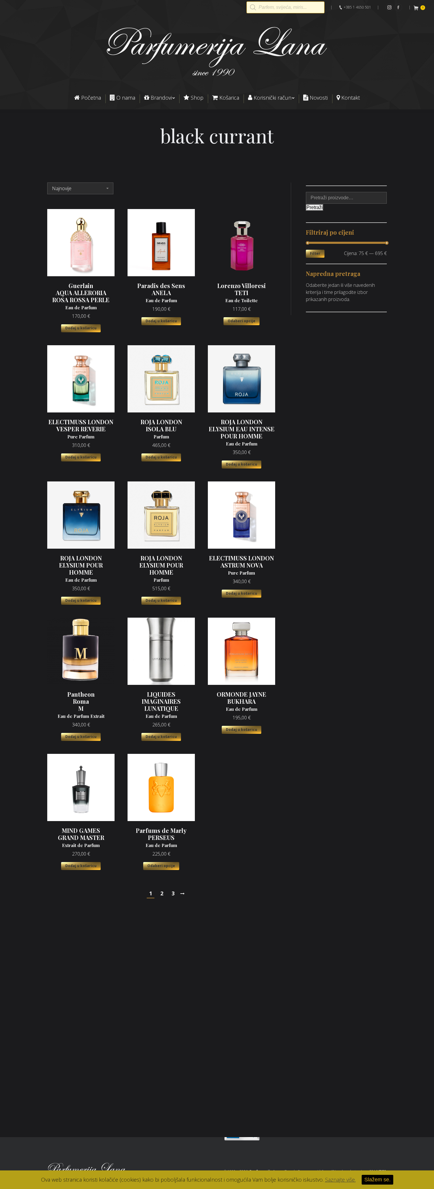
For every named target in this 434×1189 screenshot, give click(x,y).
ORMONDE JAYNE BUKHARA (241, 701)
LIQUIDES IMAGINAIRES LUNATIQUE (161, 705)
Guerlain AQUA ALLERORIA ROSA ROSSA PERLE (81, 296)
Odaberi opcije (241, 320)
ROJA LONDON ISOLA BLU (161, 429)
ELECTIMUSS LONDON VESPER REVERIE (80, 429)
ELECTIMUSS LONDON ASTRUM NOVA (241, 565)
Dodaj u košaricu (81, 327)
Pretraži (314, 207)
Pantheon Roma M (81, 705)
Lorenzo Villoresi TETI (241, 292)
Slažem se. (377, 1180)
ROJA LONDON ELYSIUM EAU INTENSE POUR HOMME (242, 432)
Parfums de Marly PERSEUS (161, 837)
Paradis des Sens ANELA (161, 292)
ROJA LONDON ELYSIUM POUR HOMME (81, 569)
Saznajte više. (340, 1179)
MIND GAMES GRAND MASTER (81, 837)
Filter (315, 253)
